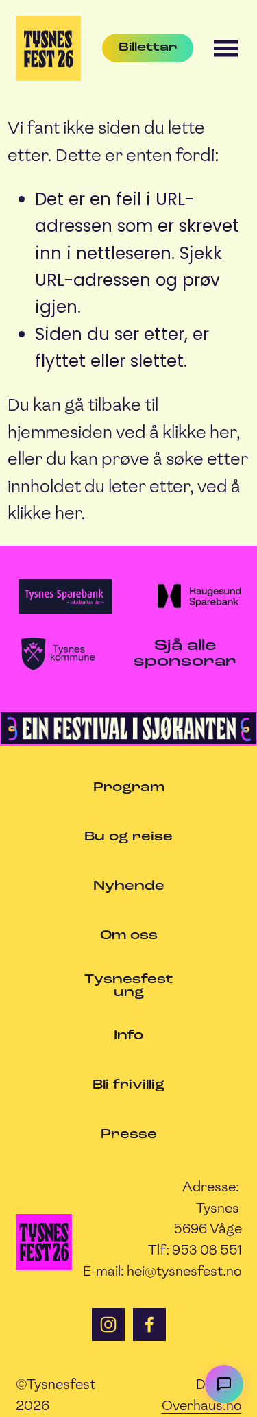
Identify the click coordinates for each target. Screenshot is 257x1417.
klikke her (199, 432)
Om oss (129, 936)
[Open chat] (224, 1384)
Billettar (148, 48)
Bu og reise (128, 837)
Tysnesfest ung (128, 986)
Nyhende (128, 886)
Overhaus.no (202, 1405)
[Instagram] (108, 1324)
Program (128, 788)
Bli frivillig (128, 1085)
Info (128, 1036)
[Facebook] (149, 1324)
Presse (129, 1134)
